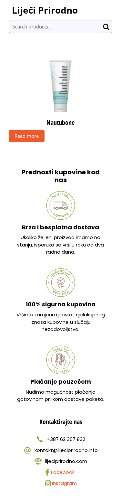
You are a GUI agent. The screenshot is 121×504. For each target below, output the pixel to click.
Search (107, 26)
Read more (27, 136)
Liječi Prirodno (45, 10)
